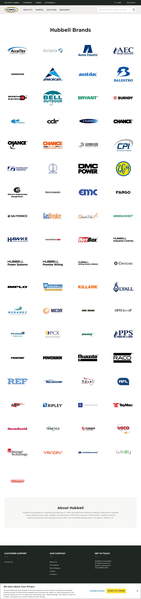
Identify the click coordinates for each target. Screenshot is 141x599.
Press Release (55, 568)
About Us (53, 562)
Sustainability (50, 2)
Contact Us (8, 562)
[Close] (137, 590)
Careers (38, 2)
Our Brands (27, 2)
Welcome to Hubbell (11, 2)
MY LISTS (132, 2)
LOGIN (119, 2)
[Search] (134, 9)
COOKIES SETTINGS (97, 591)
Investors (53, 574)
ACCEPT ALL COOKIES (116, 591)
